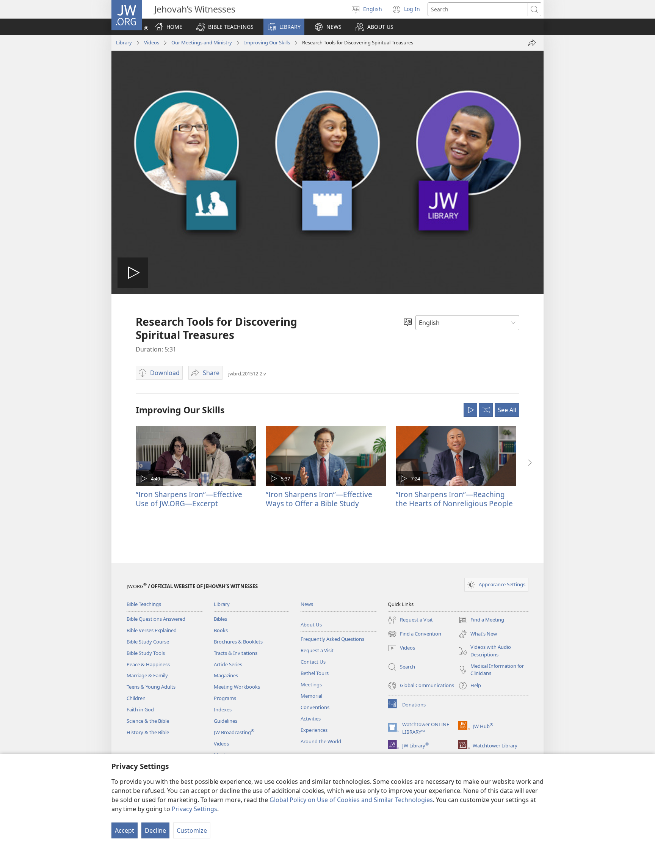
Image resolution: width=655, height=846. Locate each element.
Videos (151, 42)
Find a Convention (414, 634)
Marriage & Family (147, 675)
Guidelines (225, 720)
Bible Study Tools (146, 653)
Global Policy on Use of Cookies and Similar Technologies (351, 800)
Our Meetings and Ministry (201, 42)
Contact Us (313, 661)
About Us (311, 624)
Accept (124, 830)
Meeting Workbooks (237, 686)
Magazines (226, 675)
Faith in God (140, 709)
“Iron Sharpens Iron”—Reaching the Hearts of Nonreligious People (454, 499)
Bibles (220, 618)
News (307, 604)
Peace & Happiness (148, 664)
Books (221, 630)
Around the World (321, 741)
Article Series (228, 664)
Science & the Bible (148, 720)
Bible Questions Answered (156, 618)
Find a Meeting (481, 620)
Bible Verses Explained (152, 630)
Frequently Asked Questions (332, 639)
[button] (224, 27)
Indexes (223, 709)
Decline (155, 830)
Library (124, 42)
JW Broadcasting (234, 732)
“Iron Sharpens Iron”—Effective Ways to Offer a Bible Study (319, 499)
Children (136, 698)
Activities (311, 718)
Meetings (311, 684)
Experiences (314, 730)
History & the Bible (148, 732)
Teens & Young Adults (151, 686)
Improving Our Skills (267, 42)
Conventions (315, 707)
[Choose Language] (407, 322)
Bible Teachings (144, 604)
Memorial (311, 695)
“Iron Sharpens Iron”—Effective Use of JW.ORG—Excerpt (189, 499)
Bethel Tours (315, 673)
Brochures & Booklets (238, 641)
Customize (192, 830)
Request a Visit (317, 650)
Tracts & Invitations (235, 653)
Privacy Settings (194, 809)
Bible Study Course (148, 641)
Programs (225, 698)
